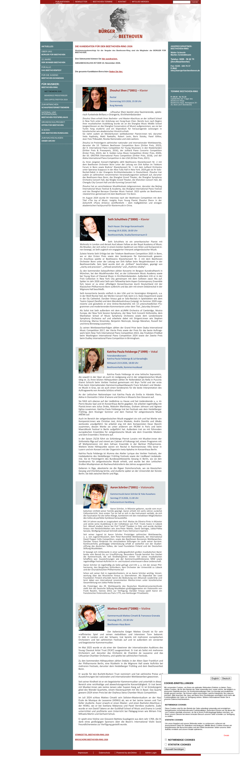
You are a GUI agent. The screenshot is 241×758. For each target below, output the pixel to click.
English (215, 678)
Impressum (83, 753)
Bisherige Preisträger (55, 95)
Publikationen (62, 2)
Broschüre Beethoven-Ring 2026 (91, 739)
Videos (59, 4)
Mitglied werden (140, 2)
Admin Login (151, 753)
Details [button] (226, 735)
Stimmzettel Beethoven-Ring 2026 (92, 735)
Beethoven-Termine (102, 2)
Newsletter (81, 2)
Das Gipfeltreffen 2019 (56, 100)
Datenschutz (104, 753)
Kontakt (122, 2)
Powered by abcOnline (126, 753)
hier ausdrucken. (110, 59)
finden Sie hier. (116, 71)
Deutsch (226, 678)
